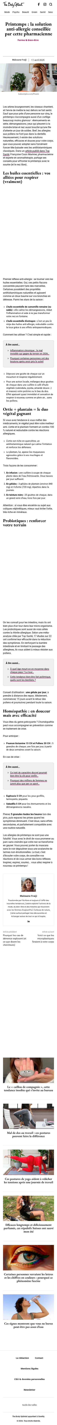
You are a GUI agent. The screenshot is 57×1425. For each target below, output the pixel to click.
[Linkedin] (28, 920)
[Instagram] (45, 4)
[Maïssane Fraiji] (28, 884)
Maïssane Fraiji (19, 60)
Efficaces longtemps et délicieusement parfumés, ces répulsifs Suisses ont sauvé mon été (29, 1228)
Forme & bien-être (28, 40)
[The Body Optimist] (13, 5)
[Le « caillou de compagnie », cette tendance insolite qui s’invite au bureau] (28, 1070)
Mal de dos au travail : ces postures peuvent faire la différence (28, 1134)
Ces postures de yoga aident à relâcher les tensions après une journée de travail (28, 1180)
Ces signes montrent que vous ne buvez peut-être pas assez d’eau (28, 1325)
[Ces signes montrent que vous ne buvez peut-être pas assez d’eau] (28, 1307)
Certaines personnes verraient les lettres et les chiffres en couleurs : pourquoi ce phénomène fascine (28, 1277)
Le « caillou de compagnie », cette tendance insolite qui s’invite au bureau (28, 1088)
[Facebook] (38, 4)
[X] (25, 49)
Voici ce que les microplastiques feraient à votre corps (43, 938)
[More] (39, 49)
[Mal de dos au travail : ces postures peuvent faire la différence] (28, 1116)
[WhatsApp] (32, 49)
